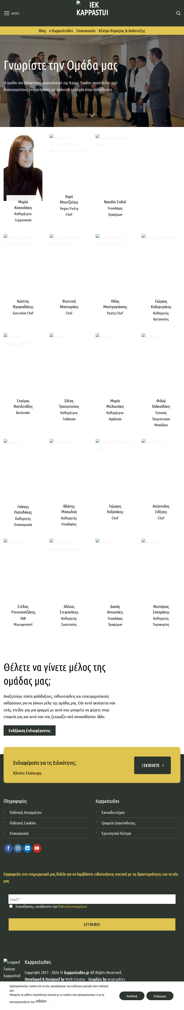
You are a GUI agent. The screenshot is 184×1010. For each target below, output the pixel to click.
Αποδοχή (131, 995)
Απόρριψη (160, 995)
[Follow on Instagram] (17, 848)
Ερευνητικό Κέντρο (117, 833)
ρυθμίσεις (41, 1000)
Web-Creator (75, 979)
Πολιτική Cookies (23, 822)
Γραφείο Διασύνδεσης (118, 822)
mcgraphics (116, 979)
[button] (12, 13)
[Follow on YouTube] (37, 848)
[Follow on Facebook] (8, 848)
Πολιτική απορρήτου (72, 906)
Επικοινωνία (85, 30)
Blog (42, 30)
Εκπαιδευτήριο (113, 812)
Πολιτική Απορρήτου (26, 812)
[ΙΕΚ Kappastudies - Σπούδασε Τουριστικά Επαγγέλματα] (92, 13)
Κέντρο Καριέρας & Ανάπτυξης (122, 30)
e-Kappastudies (61, 30)
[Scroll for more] (92, 115)
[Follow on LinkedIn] (27, 848)
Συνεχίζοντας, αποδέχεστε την (51, 906)
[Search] (178, 13)
